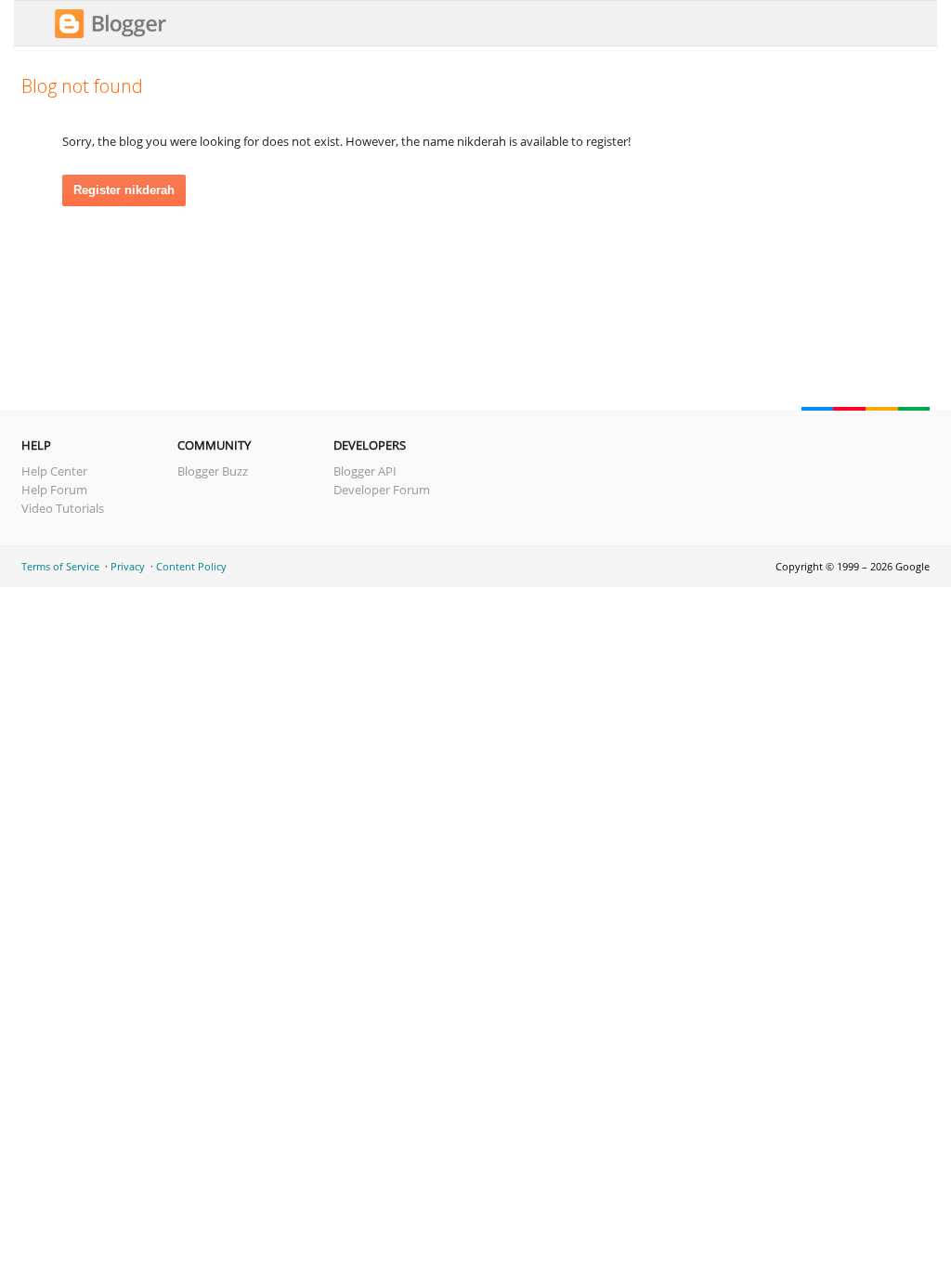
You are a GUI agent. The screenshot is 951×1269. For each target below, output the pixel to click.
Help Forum (54, 489)
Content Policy (191, 566)
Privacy (128, 566)
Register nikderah (124, 190)
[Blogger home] (110, 35)
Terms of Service (60, 566)
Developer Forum (381, 489)
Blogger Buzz (212, 471)
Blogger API (365, 471)
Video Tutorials (62, 508)
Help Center (54, 471)
